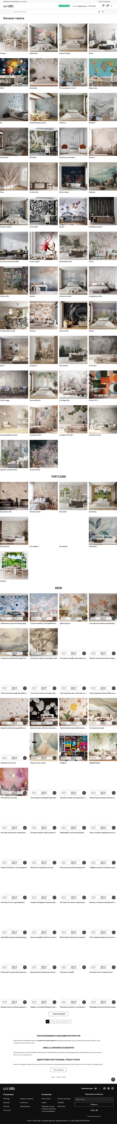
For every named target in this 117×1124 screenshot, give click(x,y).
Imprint (44, 1102)
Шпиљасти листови (8, 763)
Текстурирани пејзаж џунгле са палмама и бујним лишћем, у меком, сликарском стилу (103, 937)
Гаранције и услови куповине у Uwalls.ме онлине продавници (49, 1108)
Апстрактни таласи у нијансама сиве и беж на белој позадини (73, 902)
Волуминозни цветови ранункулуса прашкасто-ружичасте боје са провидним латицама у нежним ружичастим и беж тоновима (73, 867)
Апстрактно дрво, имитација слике (43, 658)
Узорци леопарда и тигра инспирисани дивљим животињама (43, 902)
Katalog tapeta (25, 1106)
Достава (6, 1106)
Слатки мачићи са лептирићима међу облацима (43, 623)
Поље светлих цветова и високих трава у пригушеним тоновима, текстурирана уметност (14, 972)
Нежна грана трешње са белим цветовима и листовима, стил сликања (103, 798)
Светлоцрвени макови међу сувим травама (103, 693)
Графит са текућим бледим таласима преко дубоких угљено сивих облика (43, 1007)
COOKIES (60, 1102)
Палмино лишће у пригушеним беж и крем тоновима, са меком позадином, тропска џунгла (43, 833)
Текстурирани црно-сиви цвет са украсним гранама (73, 693)
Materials (6, 1102)
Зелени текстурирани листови (41, 867)
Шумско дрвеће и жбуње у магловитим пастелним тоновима (43, 937)
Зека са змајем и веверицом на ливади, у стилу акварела (103, 833)
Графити (63, 763)
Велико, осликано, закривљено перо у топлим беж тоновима (103, 902)
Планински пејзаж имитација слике (14, 658)
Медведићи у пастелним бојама (72, 833)
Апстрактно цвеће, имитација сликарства (73, 658)
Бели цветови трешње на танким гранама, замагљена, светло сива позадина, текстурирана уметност (43, 972)
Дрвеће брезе (95, 763)
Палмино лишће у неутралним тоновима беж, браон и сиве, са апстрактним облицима (73, 798)
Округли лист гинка (38, 763)
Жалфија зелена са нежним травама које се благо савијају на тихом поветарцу (103, 1007)
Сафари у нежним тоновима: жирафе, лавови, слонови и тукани (103, 867)
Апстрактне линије (97, 728)
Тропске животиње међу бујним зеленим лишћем (73, 728)
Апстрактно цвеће (67, 972)
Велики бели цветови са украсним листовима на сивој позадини (73, 937)
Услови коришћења (64, 1098)
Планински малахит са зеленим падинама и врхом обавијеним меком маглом (73, 1007)
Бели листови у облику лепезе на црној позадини (43, 728)
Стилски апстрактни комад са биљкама (43, 693)
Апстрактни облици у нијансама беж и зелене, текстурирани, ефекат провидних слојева (14, 833)
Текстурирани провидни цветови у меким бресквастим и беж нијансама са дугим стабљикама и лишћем (43, 798)
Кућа (52, 1077)
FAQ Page (6, 1098)
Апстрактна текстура (9, 798)
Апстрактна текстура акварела (12, 902)
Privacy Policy (46, 1098)
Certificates (24, 1102)
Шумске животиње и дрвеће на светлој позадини (14, 728)
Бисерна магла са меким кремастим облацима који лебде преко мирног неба (14, 1007)
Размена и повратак (26, 1098)
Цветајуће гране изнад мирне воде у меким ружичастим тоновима (14, 937)
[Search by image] (99, 11)
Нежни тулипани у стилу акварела (14, 867)
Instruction (7, 1110)
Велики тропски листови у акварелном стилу (103, 658)
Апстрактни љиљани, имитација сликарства (103, 623)
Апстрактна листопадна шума (101, 972)
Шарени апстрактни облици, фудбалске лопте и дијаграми (14, 623)
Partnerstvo (61, 1106)
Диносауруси (65, 623)
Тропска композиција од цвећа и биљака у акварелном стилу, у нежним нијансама (14, 693)
